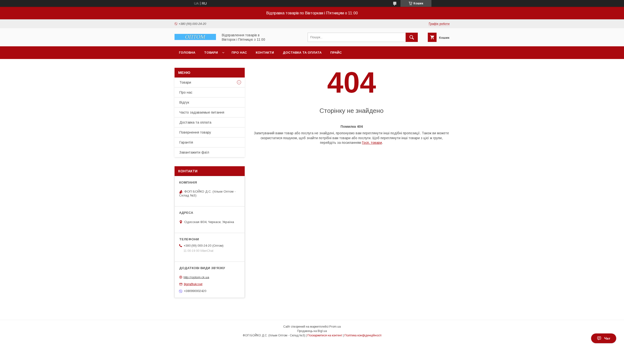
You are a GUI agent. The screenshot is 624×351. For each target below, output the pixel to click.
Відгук (184, 102)
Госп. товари (372, 143)
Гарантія (186, 142)
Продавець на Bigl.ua (312, 331)
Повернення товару (195, 132)
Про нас (239, 52)
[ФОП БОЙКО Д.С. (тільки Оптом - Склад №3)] (195, 39)
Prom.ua (335, 326)
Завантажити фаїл (194, 152)
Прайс (336, 52)
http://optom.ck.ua (196, 277)
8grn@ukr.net (193, 284)
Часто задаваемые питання (201, 112)
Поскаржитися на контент (324, 335)
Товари (211, 52)
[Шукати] (412, 37)
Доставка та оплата (302, 52)
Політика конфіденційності (362, 335)
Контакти (265, 52)
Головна (187, 52)
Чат (607, 338)
